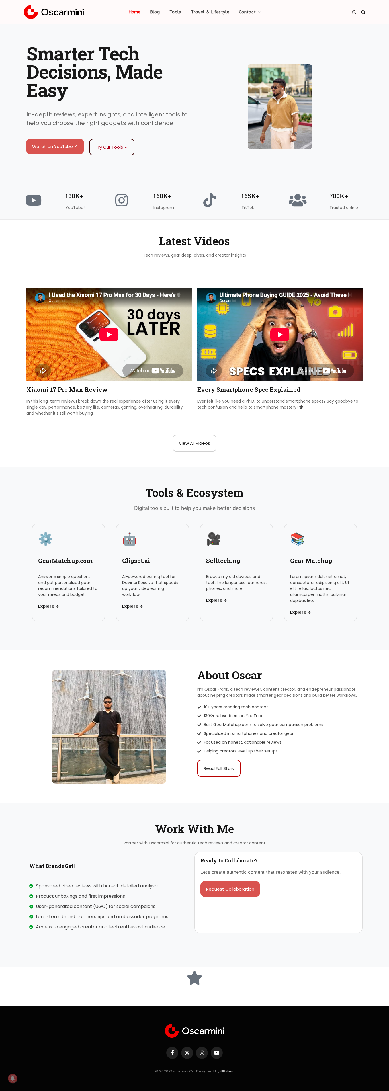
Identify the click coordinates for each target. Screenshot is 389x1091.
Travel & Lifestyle (210, 12)
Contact (247, 12)
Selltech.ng (223, 561)
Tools (175, 12)
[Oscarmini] (54, 12)
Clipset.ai (136, 561)
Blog (155, 12)
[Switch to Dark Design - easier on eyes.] (354, 12)
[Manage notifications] (12, 1078)
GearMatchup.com (65, 561)
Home (134, 12)
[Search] (362, 12)
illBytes (226, 1071)
